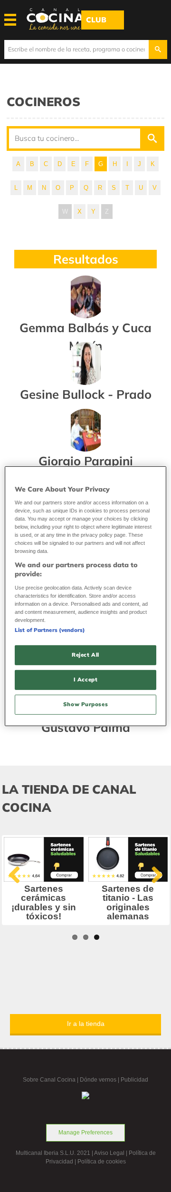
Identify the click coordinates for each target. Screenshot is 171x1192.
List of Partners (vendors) (50, 630)
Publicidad (134, 1079)
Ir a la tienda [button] (85, 1023)
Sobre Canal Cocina (49, 1079)
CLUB (96, 19)
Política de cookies (101, 1161)
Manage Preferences (85, 1132)
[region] (85, 595)
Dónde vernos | (100, 1079)
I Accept (86, 679)
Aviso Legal (109, 1153)
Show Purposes (85, 704)
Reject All (85, 654)
